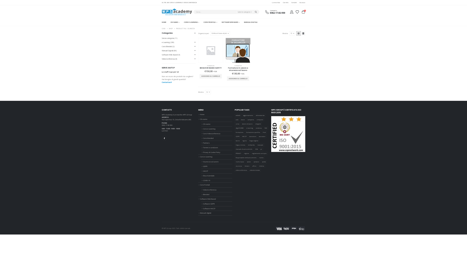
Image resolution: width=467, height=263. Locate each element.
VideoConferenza (168, 59)
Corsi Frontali (209, 22)
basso (243, 120)
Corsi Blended (167, 46)
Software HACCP (209, 208)
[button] (298, 33)
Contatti (294, 2)
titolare (247, 166)
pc (261, 149)
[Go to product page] (210, 50)
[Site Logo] (177, 12)
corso (237, 124)
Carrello (285, 2)
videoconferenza (241, 170)
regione (246, 153)
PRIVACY (238, 153)
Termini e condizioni (210, 147)
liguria (244, 141)
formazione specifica (253, 132)
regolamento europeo (259, 153)
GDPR (205, 166)
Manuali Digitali (167, 50)
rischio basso (240, 162)
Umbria (261, 166)
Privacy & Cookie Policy (211, 152)
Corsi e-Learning (191, 22)
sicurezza (239, 166)
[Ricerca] (255, 12)
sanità (264, 162)
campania (250, 120)
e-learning (249, 128)
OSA (256, 149)
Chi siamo (174, 22)
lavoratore (252, 136)
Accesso (302, 2)
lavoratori (262, 136)
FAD (266, 128)
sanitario (256, 162)
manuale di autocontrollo (244, 149)
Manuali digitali (250, 22)
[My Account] (292, 12)
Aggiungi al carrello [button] (210, 76)
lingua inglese (253, 141)
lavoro (238, 141)
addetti (238, 115)
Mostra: (285, 33)
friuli (264, 132)
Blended (206, 194)
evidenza (259, 128)
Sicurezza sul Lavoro (211, 162)
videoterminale (255, 170)
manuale (260, 145)
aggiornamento (248, 115)
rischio (261, 158)
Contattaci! (167, 82)
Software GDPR (209, 204)
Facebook (164, 138)
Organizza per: (203, 33)
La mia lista (276, 2)
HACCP (205, 171)
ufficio (254, 166)
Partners (206, 143)
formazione (239, 132)
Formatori (210, 66)
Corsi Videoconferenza (211, 133)
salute (249, 162)
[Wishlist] (297, 12)
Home (164, 22)
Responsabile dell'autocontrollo (246, 158)
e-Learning (166, 42)
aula (237, 120)
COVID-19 (206, 180)
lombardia (251, 145)
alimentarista (260, 115)
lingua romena (240, 145)
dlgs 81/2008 (240, 128)
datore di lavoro (247, 124)
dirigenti (258, 124)
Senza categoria (168, 38)
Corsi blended (208, 138)
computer (260, 120)
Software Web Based (230, 22)
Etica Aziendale (208, 176)
